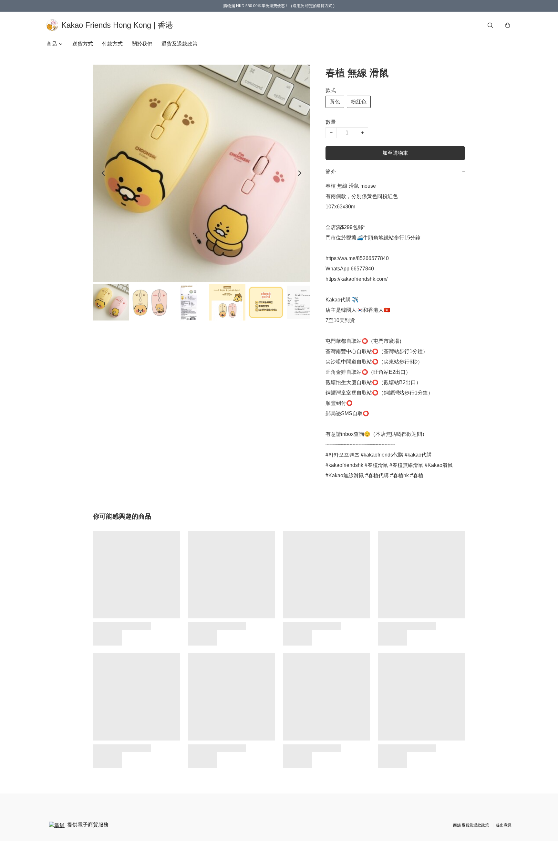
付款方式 (112, 44)
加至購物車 (395, 153)
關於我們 (142, 44)
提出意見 (504, 825)
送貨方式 (82, 44)
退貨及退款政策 (179, 44)
